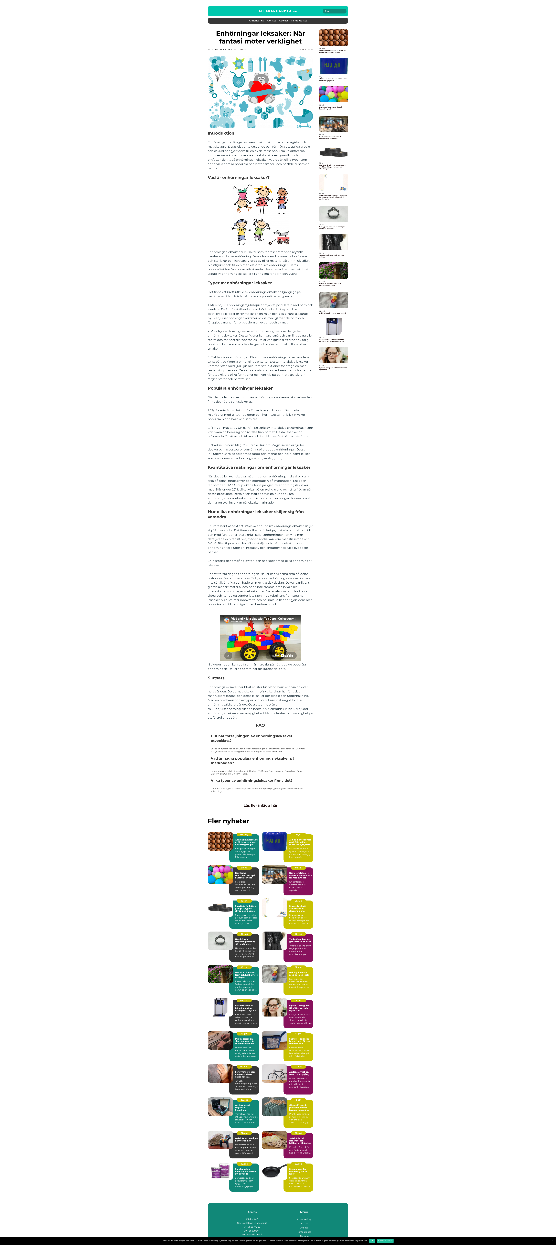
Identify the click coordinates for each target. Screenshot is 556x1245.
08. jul (244, 867)
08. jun (298, 900)
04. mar (244, 1000)
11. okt (298, 1100)
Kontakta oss (299, 20)
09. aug (244, 834)
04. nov (244, 1066)
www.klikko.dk (255, 1234)
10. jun (244, 900)
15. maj (298, 934)
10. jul (298, 834)
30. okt (244, 1100)
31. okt (298, 1066)
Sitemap (304, 1236)
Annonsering (256, 20)
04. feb (298, 1000)
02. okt (244, 1133)
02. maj (298, 967)
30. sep (244, 1164)
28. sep (298, 1164)
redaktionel (306, 49)
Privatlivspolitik (385, 1241)
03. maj (244, 967)
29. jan (244, 1033)
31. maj (244, 934)
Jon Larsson (240, 49)
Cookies (283, 20)
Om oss (271, 20)
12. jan (298, 1033)
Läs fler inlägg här (261, 805)
